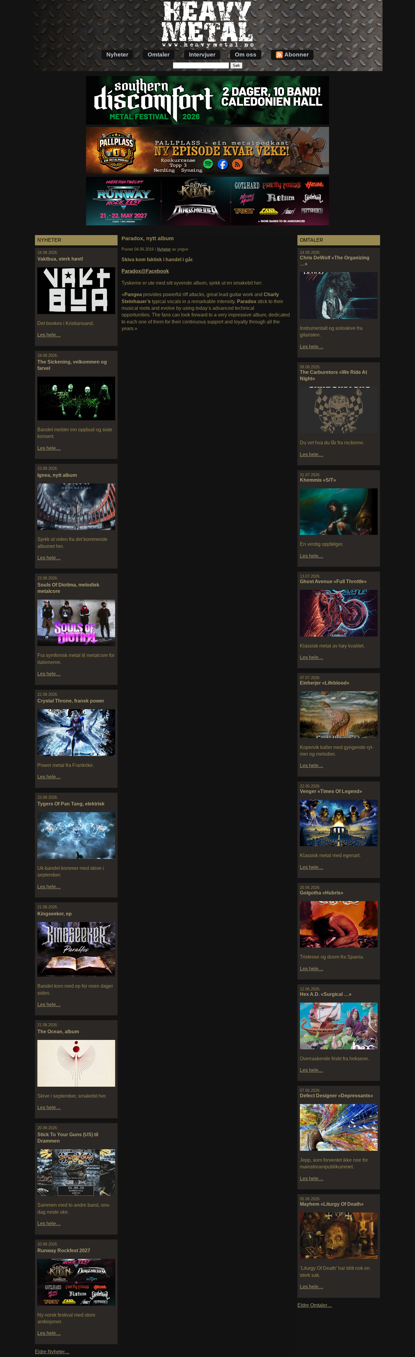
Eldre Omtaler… (314, 1305)
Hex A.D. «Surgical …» (326, 994)
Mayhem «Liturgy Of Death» (332, 1204)
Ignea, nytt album (57, 475)
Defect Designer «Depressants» (336, 1095)
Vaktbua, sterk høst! (60, 258)
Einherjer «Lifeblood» (324, 682)
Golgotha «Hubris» (321, 892)
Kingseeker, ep (54, 913)
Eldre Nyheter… (52, 1351)
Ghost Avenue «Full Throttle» (333, 581)
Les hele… (49, 334)
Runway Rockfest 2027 (63, 1250)
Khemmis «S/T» (318, 480)
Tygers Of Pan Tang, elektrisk (71, 803)
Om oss (245, 54)
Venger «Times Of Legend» (331, 791)
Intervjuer (202, 54)
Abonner (296, 54)
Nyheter (117, 54)
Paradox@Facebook (145, 271)
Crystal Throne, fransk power (70, 700)
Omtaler (159, 54)
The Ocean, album (58, 1031)
